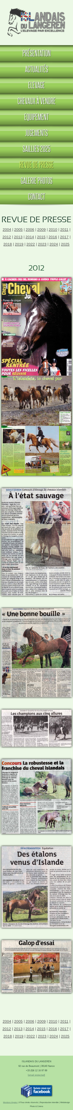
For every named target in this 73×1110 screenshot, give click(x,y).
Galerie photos (36, 180)
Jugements (36, 132)
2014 (30, 237)
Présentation (37, 53)
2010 (53, 229)
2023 (42, 244)
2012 (6, 237)
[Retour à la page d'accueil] (36, 38)
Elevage (36, 85)
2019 (19, 244)
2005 (18, 229)
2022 (30, 244)
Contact (36, 196)
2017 (64, 237)
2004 (7, 229)
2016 (53, 237)
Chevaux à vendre (37, 101)
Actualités (36, 69)
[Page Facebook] (36, 1096)
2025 (65, 244)
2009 (41, 229)
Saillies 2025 (36, 148)
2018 (7, 244)
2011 (64, 229)
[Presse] (36, 473)
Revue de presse (36, 164)
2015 (41, 237)
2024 (53, 244)
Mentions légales (10, 1102)
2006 (30, 229)
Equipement (36, 117)
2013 (18, 237)
